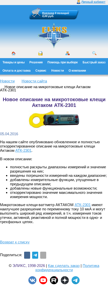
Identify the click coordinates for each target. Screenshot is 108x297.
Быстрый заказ (94, 62)
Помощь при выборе (62, 62)
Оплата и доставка (17, 70)
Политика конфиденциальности (67, 267)
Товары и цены (14, 62)
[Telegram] (35, 255)
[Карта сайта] (68, 53)
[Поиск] (94, 53)
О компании (77, 70)
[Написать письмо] (40, 53)
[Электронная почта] (43, 255)
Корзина (48, 13)
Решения (36, 62)
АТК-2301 (23, 150)
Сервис (40, 70)
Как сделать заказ (64, 265)
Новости (57, 70)
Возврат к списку (15, 242)
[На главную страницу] (54, 47)
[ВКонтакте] (27, 255)
